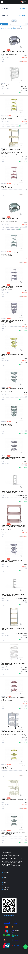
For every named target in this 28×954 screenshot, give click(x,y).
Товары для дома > (5, 28)
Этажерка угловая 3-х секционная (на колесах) (12, 150)
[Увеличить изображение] (21, 47)
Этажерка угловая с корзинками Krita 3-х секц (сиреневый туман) (13, 457)
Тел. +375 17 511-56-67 (7, 858)
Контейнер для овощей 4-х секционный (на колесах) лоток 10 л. (13, 664)
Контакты (6, 889)
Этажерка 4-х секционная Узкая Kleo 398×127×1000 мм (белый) (12, 491)
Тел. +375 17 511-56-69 (7, 859)
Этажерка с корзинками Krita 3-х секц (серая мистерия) (12, 389)
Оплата (5, 882)
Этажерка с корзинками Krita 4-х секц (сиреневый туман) (12, 320)
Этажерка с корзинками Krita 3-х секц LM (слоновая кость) (13, 800)
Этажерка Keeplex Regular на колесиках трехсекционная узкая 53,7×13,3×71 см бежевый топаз (13, 527)
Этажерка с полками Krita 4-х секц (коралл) (11, 185)
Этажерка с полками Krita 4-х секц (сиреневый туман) (11, 287)
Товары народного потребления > (16, 27)
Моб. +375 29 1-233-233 (7, 861)
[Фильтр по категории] (26, 24)
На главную (6, 872)
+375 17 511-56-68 (17, 858)
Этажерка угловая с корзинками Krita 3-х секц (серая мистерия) (13, 832)
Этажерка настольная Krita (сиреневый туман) (13, 52)
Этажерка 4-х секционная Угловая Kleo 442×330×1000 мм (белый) (13, 594)
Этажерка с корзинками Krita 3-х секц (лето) (12, 355)
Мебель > (13, 28)
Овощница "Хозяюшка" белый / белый (13, 85)
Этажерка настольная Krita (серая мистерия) (9, 219)
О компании (6, 887)
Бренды (5, 877)
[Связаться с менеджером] (25, 946)
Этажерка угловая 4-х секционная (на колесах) (12, 628)
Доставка (6, 879)
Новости (6, 884)
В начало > (3, 27)
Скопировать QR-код (9, 915)
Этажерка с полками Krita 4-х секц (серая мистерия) (11, 253)
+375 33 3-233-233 (18, 861)
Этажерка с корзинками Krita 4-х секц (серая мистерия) (12, 423)
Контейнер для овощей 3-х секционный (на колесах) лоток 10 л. (13, 732)
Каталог (5, 875)
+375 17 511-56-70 (17, 859)
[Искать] (10, 24)
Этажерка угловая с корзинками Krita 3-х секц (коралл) (13, 698)
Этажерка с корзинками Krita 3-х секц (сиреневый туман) (12, 561)
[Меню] (2, 2)
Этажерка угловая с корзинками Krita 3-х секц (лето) (13, 766)
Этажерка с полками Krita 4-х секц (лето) (13, 117)
